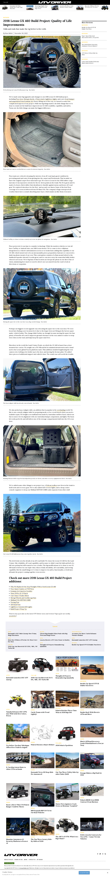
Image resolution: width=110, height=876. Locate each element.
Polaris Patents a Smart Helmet (42, 745)
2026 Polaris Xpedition (64, 745)
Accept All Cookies (84, 872)
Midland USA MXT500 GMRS (21, 600)
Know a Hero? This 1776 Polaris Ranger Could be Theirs (17, 806)
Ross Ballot (9, 33)
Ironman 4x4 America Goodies (21, 591)
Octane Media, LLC (24, 868)
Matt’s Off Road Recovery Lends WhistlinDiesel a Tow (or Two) (92, 743)
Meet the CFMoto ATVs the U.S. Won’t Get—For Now (23, 641)
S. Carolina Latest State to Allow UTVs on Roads (16, 768)
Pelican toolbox (51, 485)
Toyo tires (19, 99)
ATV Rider (40, 859)
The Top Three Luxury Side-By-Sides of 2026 (41, 840)
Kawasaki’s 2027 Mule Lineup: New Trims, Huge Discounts (22, 634)
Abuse (25, 859)
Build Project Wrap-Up (19, 609)
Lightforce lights (51, 99)
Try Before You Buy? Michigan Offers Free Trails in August (17, 746)
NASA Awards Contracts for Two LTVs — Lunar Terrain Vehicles (90, 837)
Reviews (6, 17)
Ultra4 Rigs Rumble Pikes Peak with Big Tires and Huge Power (53, 634)
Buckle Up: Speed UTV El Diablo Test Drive (89, 28)
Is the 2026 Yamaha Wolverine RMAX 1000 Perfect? (90, 62)
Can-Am (10, 644)
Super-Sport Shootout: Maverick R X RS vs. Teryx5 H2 (90, 36)
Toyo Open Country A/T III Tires (22, 589)
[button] (97, 854)
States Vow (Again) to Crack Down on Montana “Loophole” (67, 805)
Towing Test (15, 602)
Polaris (58, 743)
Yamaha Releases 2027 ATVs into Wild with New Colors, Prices (16, 714)
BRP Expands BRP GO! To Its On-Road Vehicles (41, 811)
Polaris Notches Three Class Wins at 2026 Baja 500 (66, 711)
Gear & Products (76, 631)
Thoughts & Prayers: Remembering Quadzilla (52, 645)
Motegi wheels (29, 99)
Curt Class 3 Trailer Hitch (20, 596)
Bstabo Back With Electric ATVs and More (90, 713)
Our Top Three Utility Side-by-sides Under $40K (67, 773)
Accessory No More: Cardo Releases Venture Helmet (84, 634)
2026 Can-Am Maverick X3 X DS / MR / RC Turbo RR (23, 647)
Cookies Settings (9, 863)
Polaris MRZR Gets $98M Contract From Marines (89, 801)
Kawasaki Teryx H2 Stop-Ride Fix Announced (42, 773)
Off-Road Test (15, 604)
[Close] (107, 872)
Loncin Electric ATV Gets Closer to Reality (55, 640)
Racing (42, 631)
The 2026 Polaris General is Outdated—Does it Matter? (89, 45)
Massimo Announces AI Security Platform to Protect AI (17, 841)
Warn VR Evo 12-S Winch (19, 593)
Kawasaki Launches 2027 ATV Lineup (84, 640)
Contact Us (32, 859)
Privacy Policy (8, 859)
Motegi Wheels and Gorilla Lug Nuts (23, 598)
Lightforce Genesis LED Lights (21, 607)
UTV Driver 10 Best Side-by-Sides (90, 53)
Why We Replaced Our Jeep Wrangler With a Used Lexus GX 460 (33, 587)
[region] (55, 873)
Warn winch (40, 99)
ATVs (9, 638)
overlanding (61, 410)
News (9, 631)
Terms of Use (18, 859)
